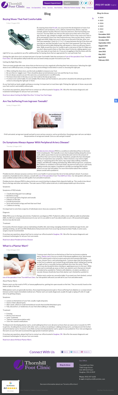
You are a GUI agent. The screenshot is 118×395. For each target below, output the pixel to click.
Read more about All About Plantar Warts (17, 340)
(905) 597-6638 (102, 5)
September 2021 (105, 43)
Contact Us (89, 7)
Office (44, 7)
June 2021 (102, 51)
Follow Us (75, 352)
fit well (54, 28)
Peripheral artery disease (45, 151)
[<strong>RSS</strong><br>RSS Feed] (93, 18)
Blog (83, 7)
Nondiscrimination (108, 390)
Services (50, 7)
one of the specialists (73, 56)
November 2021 (104, 37)
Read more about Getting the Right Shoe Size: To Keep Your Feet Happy (27, 95)
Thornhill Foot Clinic (64, 176)
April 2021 (102, 57)
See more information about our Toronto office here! (59, 384)
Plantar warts (46, 256)
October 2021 (104, 40)
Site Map (99, 390)
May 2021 (102, 54)
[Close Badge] (19, 381)
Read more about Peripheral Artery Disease (18, 240)
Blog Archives (65, 365)
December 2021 (104, 34)
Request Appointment (52, 3)
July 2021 (102, 49)
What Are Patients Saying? (72, 7)
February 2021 (104, 60)
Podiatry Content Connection (39, 390)
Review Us (87, 352)
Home (28, 7)
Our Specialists (36, 7)
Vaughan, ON (57, 90)
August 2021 (103, 46)
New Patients (58, 7)
